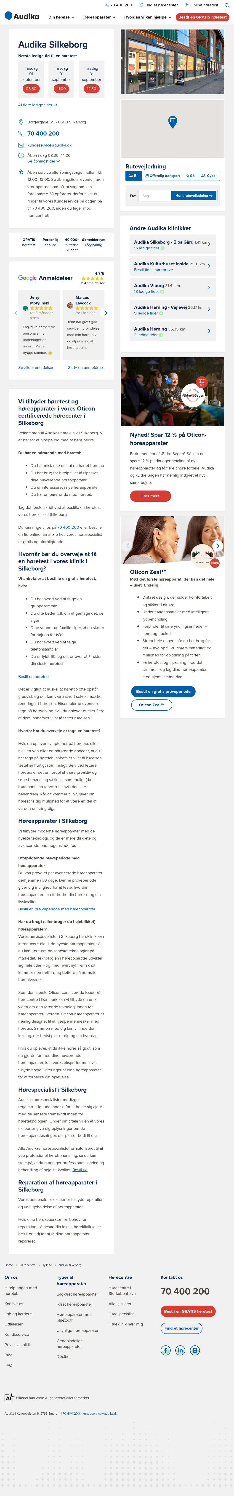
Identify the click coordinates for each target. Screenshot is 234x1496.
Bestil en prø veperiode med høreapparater (56, 909)
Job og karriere (18, 1314)
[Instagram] (195, 1351)
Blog (9, 1355)
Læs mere (150, 496)
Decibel (63, 1356)
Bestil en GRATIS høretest (202, 17)
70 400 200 (43, 133)
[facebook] (166, 1351)
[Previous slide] (15, 312)
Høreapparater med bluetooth (74, 1317)
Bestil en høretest (33, 676)
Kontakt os (14, 1304)
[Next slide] (105, 312)
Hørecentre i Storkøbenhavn (122, 1290)
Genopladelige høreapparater (70, 1343)
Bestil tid (80, 1170)
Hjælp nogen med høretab (21, 1290)
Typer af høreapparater (71, 1280)
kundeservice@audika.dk (49, 145)
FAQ (8, 1365)
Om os (11, 1277)
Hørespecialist (121, 1314)
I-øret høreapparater (74, 1304)
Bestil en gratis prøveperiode (163, 691)
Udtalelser (14, 1324)
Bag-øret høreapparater (77, 1294)
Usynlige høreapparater (77, 1330)
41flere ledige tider (35, 105)
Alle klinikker (120, 1304)
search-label (227, 5)
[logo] (22, 16)
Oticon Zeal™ (152, 705)
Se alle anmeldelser (35, 367)
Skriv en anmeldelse (86, 367)
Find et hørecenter (182, 1328)
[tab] (61, 17)
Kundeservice (17, 1334)
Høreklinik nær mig (126, 1324)
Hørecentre (120, 1277)
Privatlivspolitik (18, 1344)
